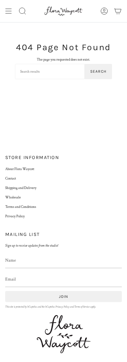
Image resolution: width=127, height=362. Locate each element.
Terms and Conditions (20, 206)
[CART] (118, 11)
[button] (22, 11)
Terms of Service (82, 307)
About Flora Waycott (19, 169)
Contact (10, 178)
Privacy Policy (15, 216)
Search (98, 71)
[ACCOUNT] (104, 11)
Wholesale (13, 197)
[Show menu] (8, 11)
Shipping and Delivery (20, 187)
